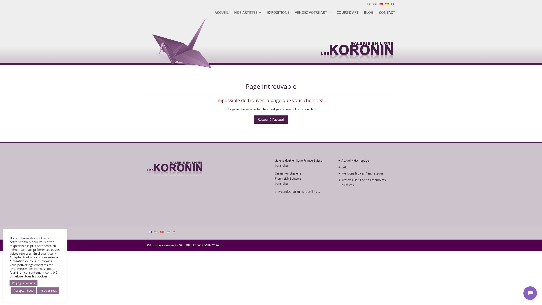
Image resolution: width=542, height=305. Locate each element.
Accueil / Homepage (355, 160)
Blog (368, 13)
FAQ (344, 167)
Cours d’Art (347, 13)
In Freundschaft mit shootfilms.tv (297, 192)
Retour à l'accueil (271, 119)
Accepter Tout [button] (23, 290)
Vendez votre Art (311, 13)
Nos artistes (245, 13)
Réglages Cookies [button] (23, 283)
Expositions (278, 13)
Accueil (222, 13)
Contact (387, 13)
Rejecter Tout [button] (48, 291)
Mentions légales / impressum (362, 173)
